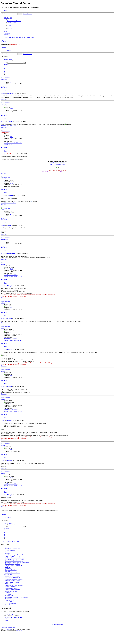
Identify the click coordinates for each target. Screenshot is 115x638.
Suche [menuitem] (9, 25)
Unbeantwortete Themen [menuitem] (14, 21)
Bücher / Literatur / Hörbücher (13, 580)
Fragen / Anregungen (10, 550)
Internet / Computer (10, 586)
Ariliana (3, 303)
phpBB (9, 629)
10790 (11, 109)
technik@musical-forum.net (57, 162)
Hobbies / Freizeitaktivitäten (12, 589)
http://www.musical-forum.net (57, 164)
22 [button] (4, 72)
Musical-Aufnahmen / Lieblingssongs (15, 558)
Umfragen (7, 567)
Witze (3, 41)
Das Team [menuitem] (10, 28)
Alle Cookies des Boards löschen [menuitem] (13, 617)
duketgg (3, 264)
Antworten (3, 47)
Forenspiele (8, 594)
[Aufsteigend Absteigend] (51, 510)
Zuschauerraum (17, 37)
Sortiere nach (32, 510)
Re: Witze (4, 87)
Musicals (7, 553)
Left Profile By (5, 627)
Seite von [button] (8, 59)
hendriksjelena (4, 239)
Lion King (3, 104)
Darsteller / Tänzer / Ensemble (13, 556)
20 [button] (4, 69)
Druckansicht (7, 50)
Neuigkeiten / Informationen (12, 548)
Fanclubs (7, 571)
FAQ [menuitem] (5, 31)
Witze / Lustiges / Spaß (28, 37)
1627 (11, 307)
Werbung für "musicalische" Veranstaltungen (17, 597)
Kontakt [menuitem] (6, 620)
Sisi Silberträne (13, 44)
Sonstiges (7, 592)
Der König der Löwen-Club (8, 125)
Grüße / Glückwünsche (11, 603)
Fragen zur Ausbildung (11, 570)
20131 (11, 269)
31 (10, 82)
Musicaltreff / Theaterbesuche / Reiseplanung (17, 562)
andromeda (4, 79)
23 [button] (4, 73)
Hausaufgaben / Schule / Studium (14, 585)
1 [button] (4, 65)
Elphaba (20, 44)
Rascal (2, 209)
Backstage (8, 568)
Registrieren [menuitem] (7, 34)
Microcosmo (12, 627)
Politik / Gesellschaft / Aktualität (13, 577)
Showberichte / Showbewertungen (14, 561)
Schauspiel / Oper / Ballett (12, 576)
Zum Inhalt (4, 10)
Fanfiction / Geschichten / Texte (13, 565)
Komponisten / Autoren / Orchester (14, 559)
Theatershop (8, 598)
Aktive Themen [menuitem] (11, 22)
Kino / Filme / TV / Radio (12, 583)
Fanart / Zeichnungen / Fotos (12, 564)
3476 (11, 214)
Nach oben (3, 99)
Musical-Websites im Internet (12, 573)
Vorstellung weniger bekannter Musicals (15, 555)
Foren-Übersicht (8, 37)
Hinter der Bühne (8, 601)
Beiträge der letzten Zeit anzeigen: (11, 510)
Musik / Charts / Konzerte (12, 582)
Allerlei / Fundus (9, 600)
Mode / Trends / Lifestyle (11, 588)
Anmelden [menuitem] (7, 33)
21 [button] (4, 70)
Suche (20, 14)
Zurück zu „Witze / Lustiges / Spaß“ (10, 541)
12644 (11, 137)
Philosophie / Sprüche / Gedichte (13, 579)
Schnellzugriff (8, 18)
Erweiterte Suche (27, 14)
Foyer (5, 547)
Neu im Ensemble (10, 605)
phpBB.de (19, 630)
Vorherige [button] (6, 64)
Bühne (6, 551)
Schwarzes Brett (8, 595)
